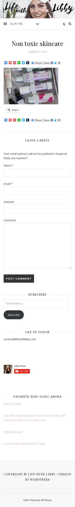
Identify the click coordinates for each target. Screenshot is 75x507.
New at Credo (12, 403)
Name (8, 165)
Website (9, 202)
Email (8, 184)
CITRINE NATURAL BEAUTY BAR (24, 444)
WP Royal (46, 500)
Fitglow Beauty (13, 432)
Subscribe (14, 315)
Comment (10, 220)
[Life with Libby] (16, 24)
